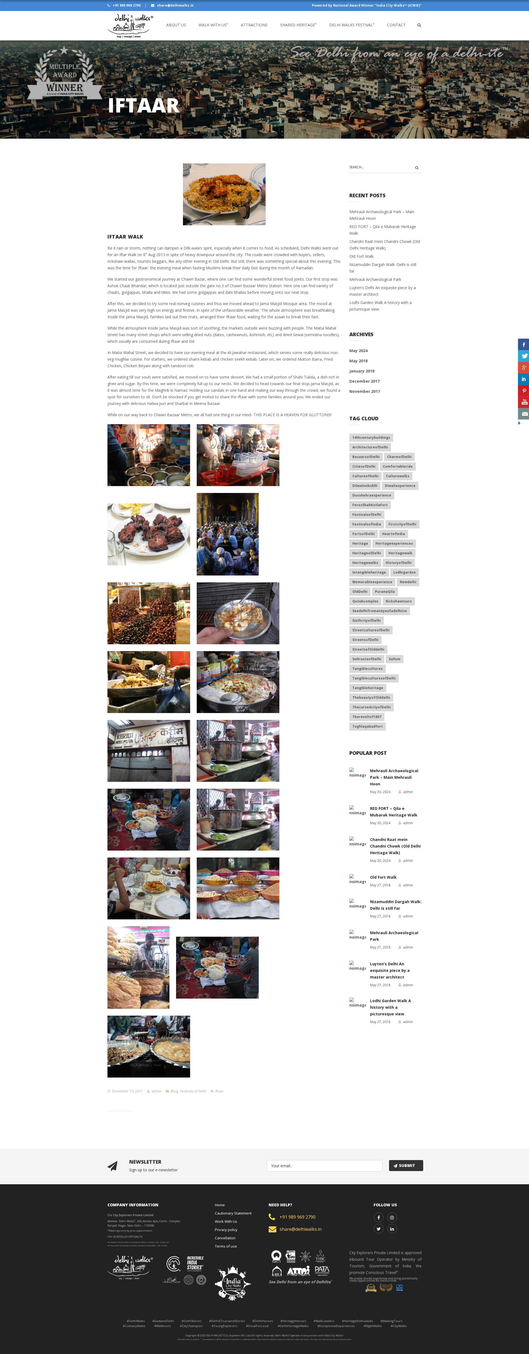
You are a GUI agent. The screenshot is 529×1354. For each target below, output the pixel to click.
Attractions (254, 25)
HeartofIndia (393, 533)
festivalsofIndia (366, 524)
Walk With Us (213, 25)
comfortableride (398, 466)
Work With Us (226, 1221)
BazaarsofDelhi (366, 456)
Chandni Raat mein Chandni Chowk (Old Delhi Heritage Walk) (395, 846)
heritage (360, 543)
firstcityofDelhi (402, 524)
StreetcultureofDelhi (371, 630)
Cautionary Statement (233, 1213)
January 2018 (361, 371)
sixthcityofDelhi (366, 620)
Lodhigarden (404, 572)
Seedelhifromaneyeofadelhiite (379, 611)
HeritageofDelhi (366, 553)
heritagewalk (400, 553)
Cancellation (225, 1237)
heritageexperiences (394, 543)
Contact (396, 25)
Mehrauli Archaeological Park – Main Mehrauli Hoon (394, 777)
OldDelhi (360, 591)
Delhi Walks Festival (351, 25)
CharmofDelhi (399, 456)
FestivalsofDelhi (366, 514)
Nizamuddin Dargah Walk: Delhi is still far (396, 905)
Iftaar (219, 1091)
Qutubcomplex (365, 601)
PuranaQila (385, 591)
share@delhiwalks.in (175, 5)
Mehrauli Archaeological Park (375, 279)
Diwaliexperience (400, 485)
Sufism (394, 659)
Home (112, 122)
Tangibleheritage (367, 688)
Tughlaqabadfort (367, 726)
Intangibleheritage (369, 572)
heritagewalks (365, 562)
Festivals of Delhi (193, 1091)
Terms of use (226, 1246)
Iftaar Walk (125, 236)
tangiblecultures (367, 668)
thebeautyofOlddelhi (371, 697)
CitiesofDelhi (364, 466)
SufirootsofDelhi (366, 659)
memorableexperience (372, 582)
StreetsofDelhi (365, 639)
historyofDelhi (399, 562)
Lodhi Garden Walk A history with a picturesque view (390, 1007)
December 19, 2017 (127, 1091)
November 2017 (364, 391)
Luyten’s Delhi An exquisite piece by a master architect (390, 970)
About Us (176, 25)
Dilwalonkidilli (364, 485)
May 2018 (358, 360)
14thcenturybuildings (371, 437)
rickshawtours (399, 601)
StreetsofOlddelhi (368, 649)
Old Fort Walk (361, 256)
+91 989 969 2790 (126, 5)
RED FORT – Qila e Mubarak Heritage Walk (393, 812)
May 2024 (358, 350)
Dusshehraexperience (371, 495)
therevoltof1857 (366, 716)
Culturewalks (397, 476)
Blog (174, 1091)
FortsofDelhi (363, 533)
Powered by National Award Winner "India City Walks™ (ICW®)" (367, 5)
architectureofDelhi (370, 447)
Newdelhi (408, 582)
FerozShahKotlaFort (370, 505)
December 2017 (364, 381)
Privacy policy (226, 1229)
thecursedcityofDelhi (371, 707)
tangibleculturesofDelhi (374, 678)
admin (156, 1091)
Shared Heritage (298, 25)
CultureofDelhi (365, 476)
